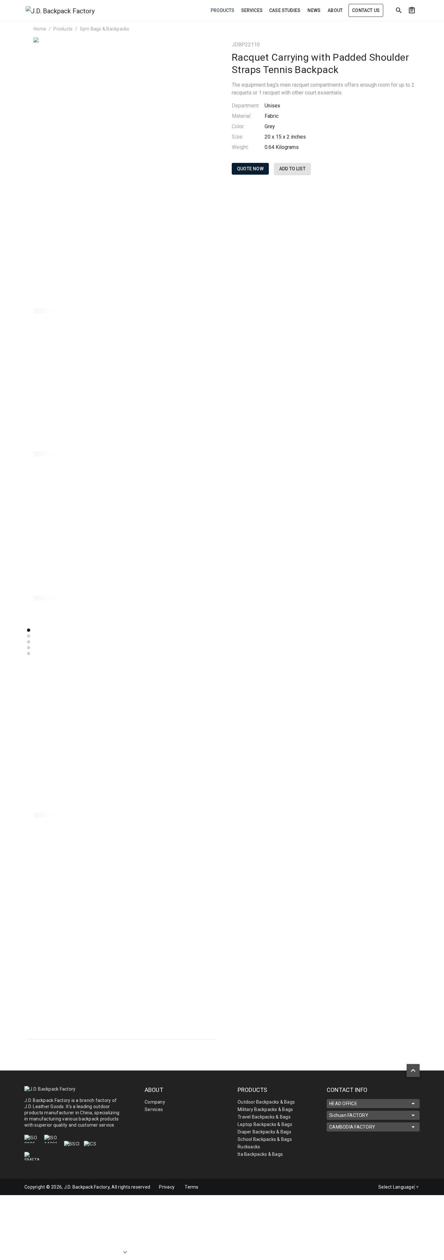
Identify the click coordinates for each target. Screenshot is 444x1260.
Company (155, 1102)
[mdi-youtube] (363, 1187)
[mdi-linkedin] (336, 1187)
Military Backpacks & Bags (265, 1109)
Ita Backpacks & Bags (260, 1154)
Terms (191, 1187)
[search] (398, 10)
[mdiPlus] (423, 24)
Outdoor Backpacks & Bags (266, 1102)
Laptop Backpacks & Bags (265, 1124)
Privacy (167, 1187)
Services (154, 1109)
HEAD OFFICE (343, 1103)
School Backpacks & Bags (265, 1139)
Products (62, 28)
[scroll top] (413, 1070)
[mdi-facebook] (350, 1187)
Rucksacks (249, 1146)
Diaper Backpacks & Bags (264, 1131)
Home (39, 28)
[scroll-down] (125, 1247)
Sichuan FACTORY (348, 1115)
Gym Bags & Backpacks (104, 28)
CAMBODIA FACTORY (352, 1127)
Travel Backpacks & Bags (264, 1116)
